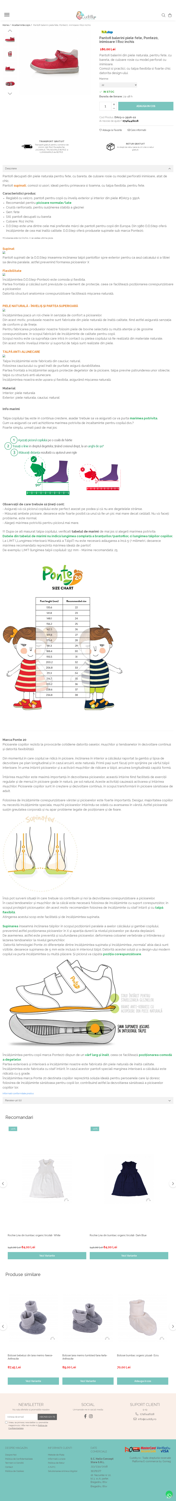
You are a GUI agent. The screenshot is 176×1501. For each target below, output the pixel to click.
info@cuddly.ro (146, 1419)
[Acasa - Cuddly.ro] (88, 15)
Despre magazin (16, 1447)
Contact (9, 1467)
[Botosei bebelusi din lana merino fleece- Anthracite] (33, 1317)
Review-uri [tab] (13, 1100)
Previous (10, 31)
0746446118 (146, 1414)
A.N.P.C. (52, 1467)
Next (10, 93)
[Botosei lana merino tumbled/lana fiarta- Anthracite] (88, 1317)
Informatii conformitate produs (18, 1093)
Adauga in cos (145, 106)
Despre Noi (10, 1454)
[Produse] (7, 15)
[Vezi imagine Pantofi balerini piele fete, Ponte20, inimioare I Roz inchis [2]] (10, 68)
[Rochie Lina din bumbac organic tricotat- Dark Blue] (129, 1179)
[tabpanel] (55, 62)
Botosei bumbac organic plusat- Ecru (138, 1355)
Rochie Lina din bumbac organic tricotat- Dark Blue (118, 1235)
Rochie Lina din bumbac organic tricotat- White (34, 1235)
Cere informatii (138, 130)
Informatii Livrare (56, 1459)
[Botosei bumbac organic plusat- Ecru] (142, 1317)
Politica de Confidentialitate (19, 1459)
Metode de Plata (56, 1454)
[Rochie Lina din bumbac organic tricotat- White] (47, 1179)
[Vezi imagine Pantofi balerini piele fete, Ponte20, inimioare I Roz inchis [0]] (10, 39)
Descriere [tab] (11, 168)
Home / (7, 25)
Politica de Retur (56, 1463)
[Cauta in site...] (163, 15)
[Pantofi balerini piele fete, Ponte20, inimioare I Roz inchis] (55, 62)
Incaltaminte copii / (22, 25)
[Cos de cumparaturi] (170, 15)
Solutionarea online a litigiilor (63, 1471)
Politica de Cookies (14, 1471)
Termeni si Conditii (14, 1463)
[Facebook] (85, 1416)
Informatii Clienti (60, 1447)
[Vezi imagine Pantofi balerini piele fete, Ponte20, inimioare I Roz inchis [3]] (10, 83)
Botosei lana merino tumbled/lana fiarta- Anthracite (84, 1357)
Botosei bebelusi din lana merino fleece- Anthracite (30, 1357)
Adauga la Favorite (112, 130)
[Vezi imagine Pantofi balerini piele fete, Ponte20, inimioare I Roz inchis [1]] (10, 54)
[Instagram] (91, 1416)
